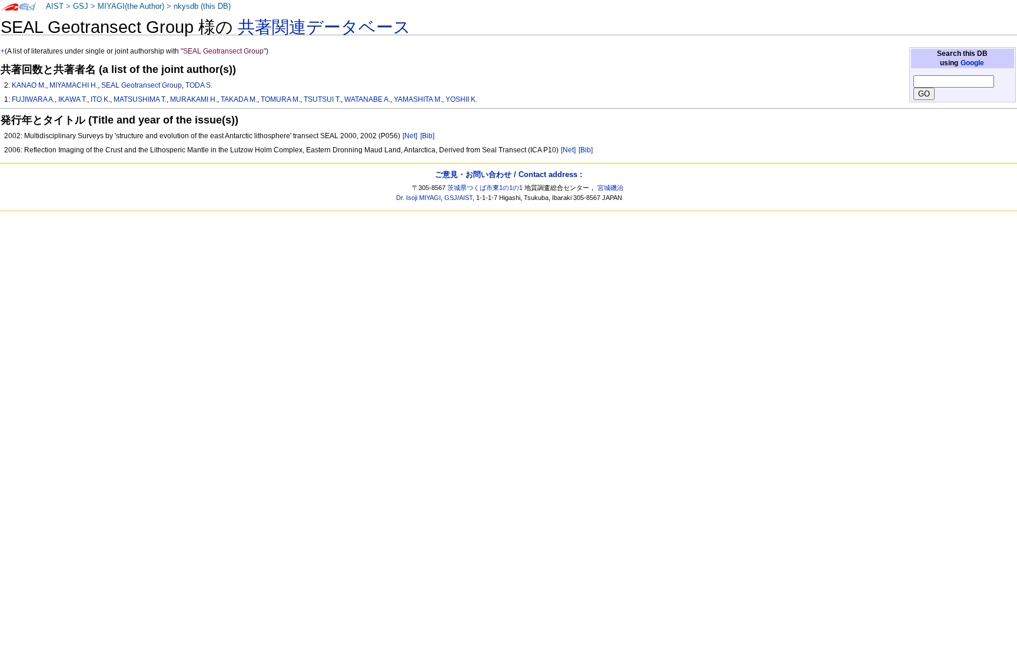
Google (972, 63)
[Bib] (427, 136)
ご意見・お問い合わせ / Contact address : (508, 174)
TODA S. (198, 85)
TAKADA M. (239, 99)
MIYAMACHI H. (73, 85)
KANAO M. (29, 85)
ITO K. (100, 99)
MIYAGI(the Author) (131, 6)
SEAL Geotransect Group (141, 85)
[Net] (410, 136)
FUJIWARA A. (33, 99)
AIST (55, 6)
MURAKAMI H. (193, 99)
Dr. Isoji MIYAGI (418, 197)
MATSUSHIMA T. (140, 99)
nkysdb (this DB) (202, 6)
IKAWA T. (72, 99)
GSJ (80, 6)
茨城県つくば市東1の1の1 (485, 187)
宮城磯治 (610, 187)
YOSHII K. (461, 99)
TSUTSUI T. (322, 99)
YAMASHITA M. (418, 99)
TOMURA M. (280, 99)
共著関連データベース (324, 27)
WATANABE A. (367, 99)
